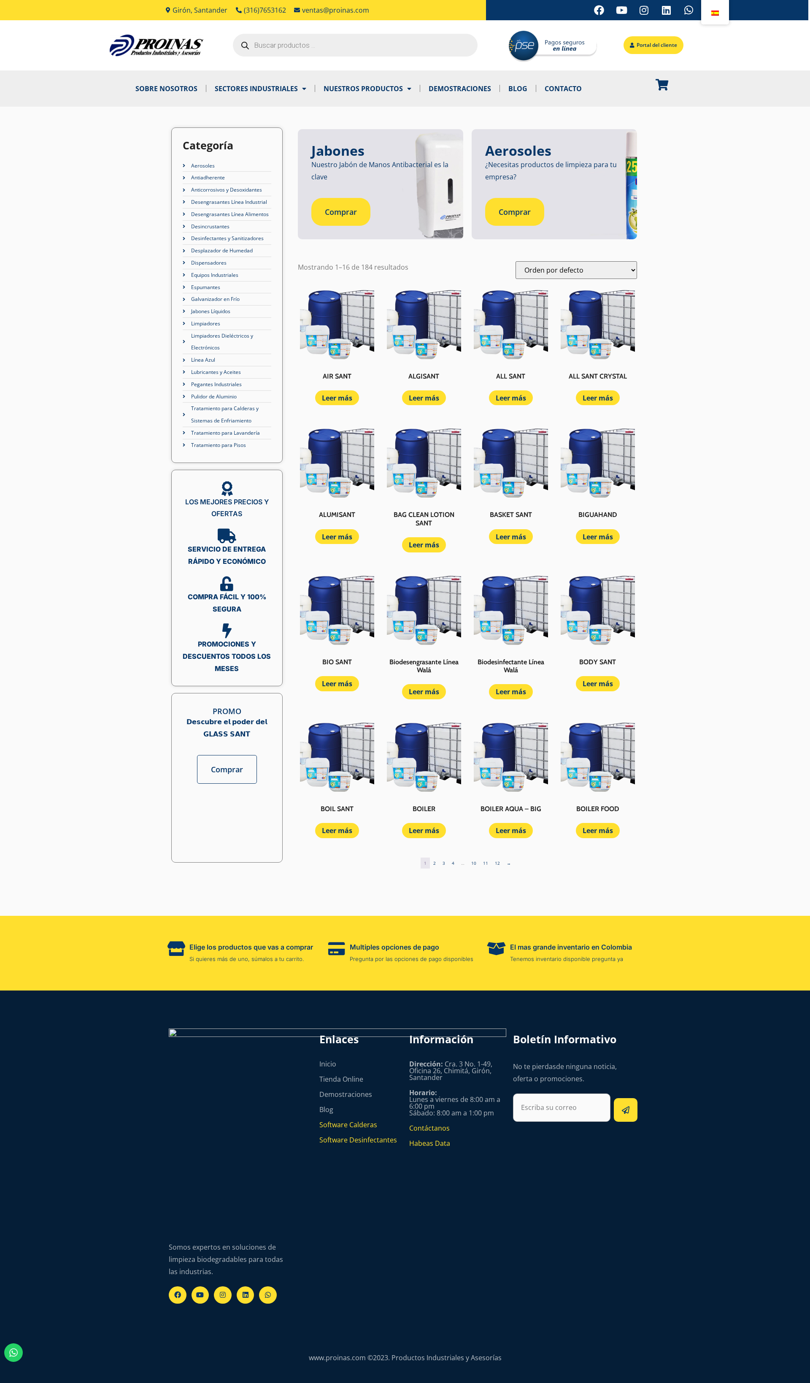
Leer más (337, 398)
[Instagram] (644, 10)
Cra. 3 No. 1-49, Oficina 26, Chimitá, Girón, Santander (450, 1070)
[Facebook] (599, 10)
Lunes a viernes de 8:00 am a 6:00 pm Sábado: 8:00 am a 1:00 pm (454, 1103)
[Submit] (625, 1110)
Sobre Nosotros (166, 88)
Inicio (327, 1064)
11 (485, 863)
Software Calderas (348, 1124)
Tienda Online (341, 1079)
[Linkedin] (666, 10)
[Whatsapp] (688, 10)
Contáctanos (429, 1128)
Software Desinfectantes (358, 1140)
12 (497, 863)
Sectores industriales (256, 88)
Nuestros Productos (363, 88)
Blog (517, 88)
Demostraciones (460, 88)
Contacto (563, 88)
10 (473, 863)
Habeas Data (429, 1143)
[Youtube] (621, 10)
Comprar (227, 769)
